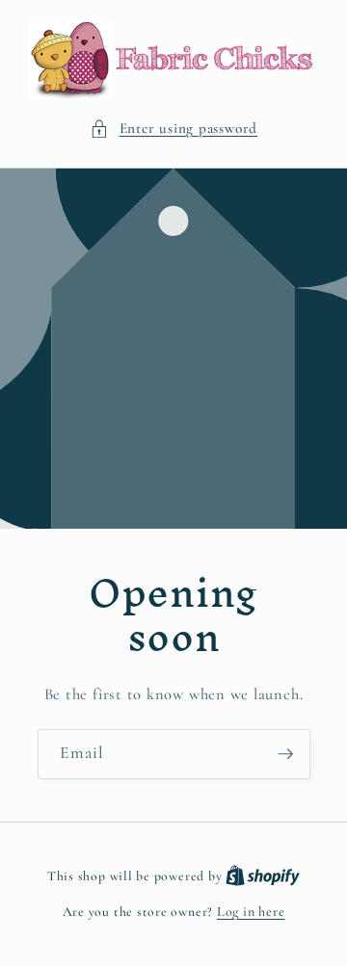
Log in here (250, 911)
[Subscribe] (285, 755)
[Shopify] (263, 876)
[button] (173, 129)
